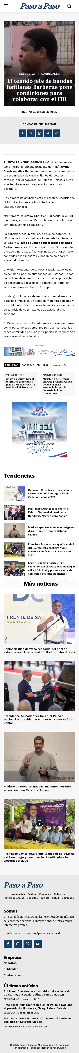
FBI (39, 365)
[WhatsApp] (39, 133)
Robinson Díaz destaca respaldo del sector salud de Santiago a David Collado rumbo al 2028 (50, 493)
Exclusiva (27, 74)
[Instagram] (18, 944)
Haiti (46, 365)
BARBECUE (28, 365)
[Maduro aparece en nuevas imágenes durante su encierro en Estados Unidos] (14, 530)
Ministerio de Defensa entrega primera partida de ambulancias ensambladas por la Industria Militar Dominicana (57, 386)
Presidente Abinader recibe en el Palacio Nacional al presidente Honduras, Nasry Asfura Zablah (48, 512)
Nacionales (50, 74)
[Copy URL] (56, 133)
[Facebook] (22, 133)
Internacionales (14, 1026)
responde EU (59, 365)
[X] (31, 133)
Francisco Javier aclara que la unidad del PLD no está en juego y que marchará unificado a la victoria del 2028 (51, 549)
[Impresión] (48, 133)
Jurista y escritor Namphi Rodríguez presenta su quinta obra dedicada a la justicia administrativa (21, 383)
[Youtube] (38, 944)
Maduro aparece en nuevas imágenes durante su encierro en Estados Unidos (51, 530)
